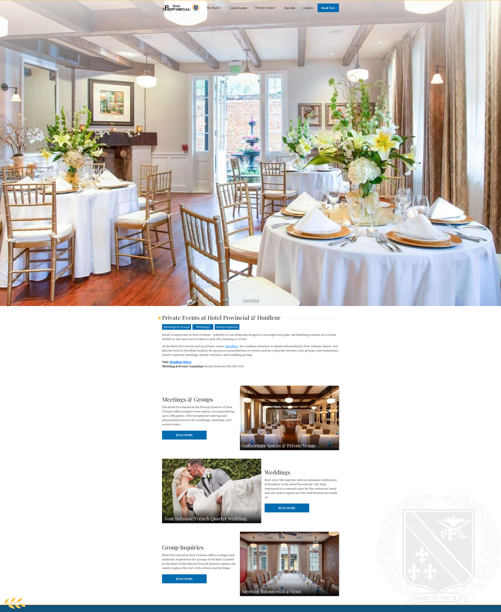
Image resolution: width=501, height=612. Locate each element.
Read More (184, 435)
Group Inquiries (227, 327)
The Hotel (213, 8)
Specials (289, 8)
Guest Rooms (238, 8)
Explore (308, 8)
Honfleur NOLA (180, 362)
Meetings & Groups (176, 327)
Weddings (203, 327)
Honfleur (231, 346)
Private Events (265, 8)
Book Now (328, 8)
